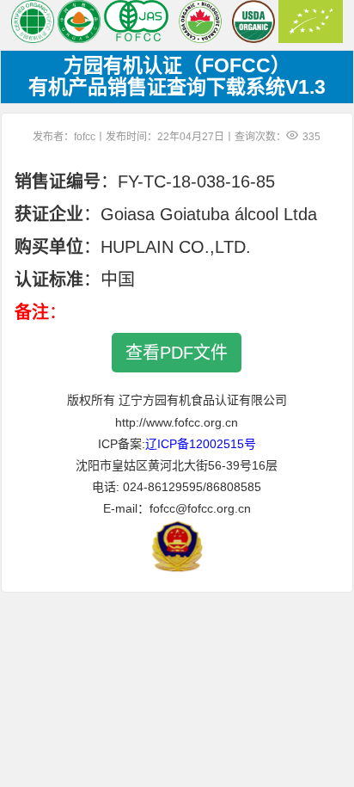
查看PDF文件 (176, 352)
